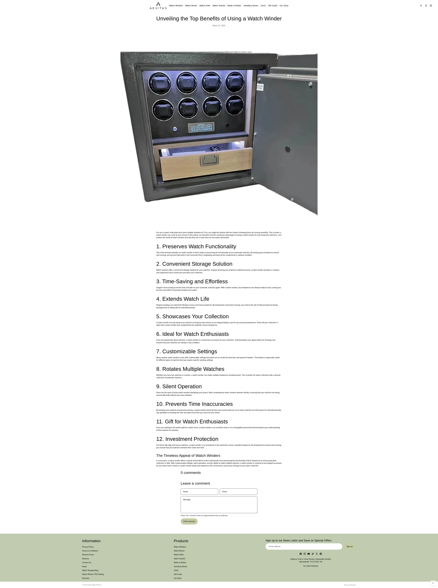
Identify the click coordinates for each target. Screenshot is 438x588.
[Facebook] (300, 553)
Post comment (189, 521)
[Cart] (430, 5)
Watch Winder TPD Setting (93, 574)
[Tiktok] (312, 553)
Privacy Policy (88, 547)
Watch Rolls (179, 555)
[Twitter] (316, 553)
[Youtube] (308, 553)
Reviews (85, 578)
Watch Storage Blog (90, 570)
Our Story (177, 578)
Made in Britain (180, 562)
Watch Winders (180, 547)
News (84, 566)
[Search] (421, 5)
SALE (176, 570)
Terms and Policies (350, 585)
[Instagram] (304, 553)
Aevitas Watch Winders (94, 585)
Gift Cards (178, 574)
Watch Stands (179, 559)
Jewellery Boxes (180, 566)
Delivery (85, 559)
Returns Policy (88, 555)
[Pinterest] (320, 553)
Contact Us (86, 562)
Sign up (349, 546)
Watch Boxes (179, 551)
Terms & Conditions (90, 551)
